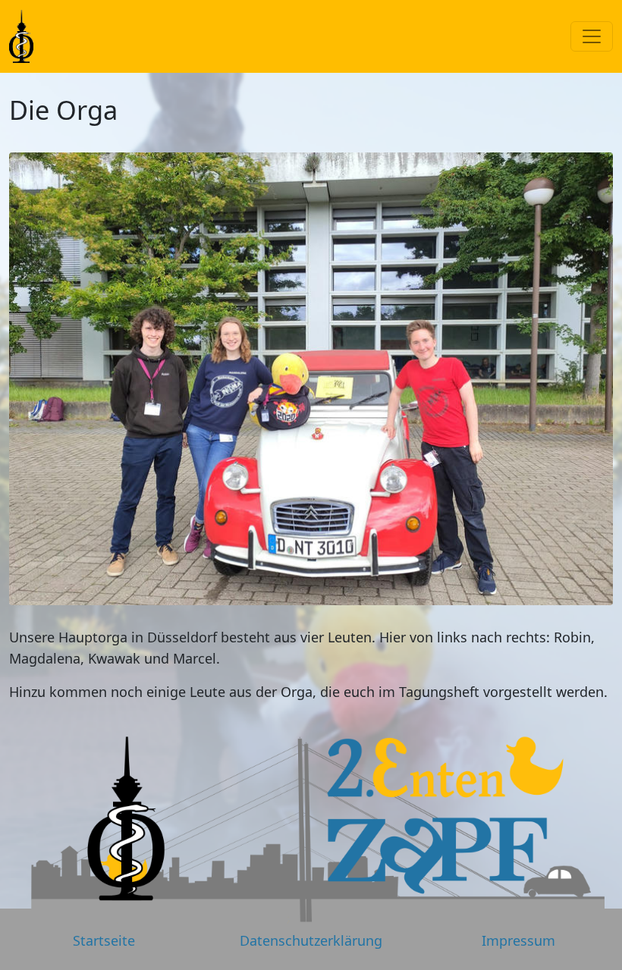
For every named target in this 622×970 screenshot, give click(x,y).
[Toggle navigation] (591, 36)
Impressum (518, 940)
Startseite (104, 940)
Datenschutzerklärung (311, 940)
